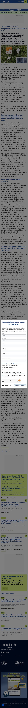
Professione (4, 348)
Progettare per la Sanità (8, 367)
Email (3, 343)
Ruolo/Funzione (5, 353)
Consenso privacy (7, 369)
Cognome (4, 338)
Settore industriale (6, 358)
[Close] (26, 323)
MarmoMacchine (15, 365)
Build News (5, 365)
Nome (3, 333)
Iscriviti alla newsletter (20, 385)
